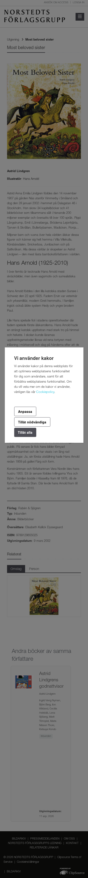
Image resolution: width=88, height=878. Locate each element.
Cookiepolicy (45, 392)
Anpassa (25, 411)
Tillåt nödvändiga (32, 422)
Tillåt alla (25, 432)
